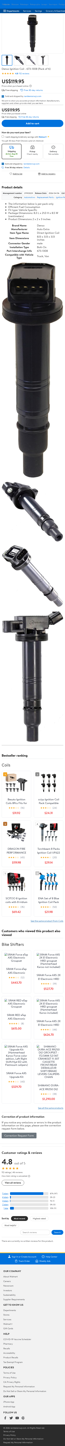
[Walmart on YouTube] (17, 1418)
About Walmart (10, 1276)
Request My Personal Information (19, 1386)
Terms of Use (9, 1372)
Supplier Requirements (14, 1299)
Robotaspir (24, 4)
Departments (13, 10)
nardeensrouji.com (32, 96)
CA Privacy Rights (11, 1381)
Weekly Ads (44, 1260)
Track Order (24, 1260)
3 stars (5, 1201)
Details (27, 167)
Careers (7, 1281)
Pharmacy (8, 1343)
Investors (7, 1290)
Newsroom (8, 1285)
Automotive (29, 197)
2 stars (5, 1204)
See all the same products (50, 1107)
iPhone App (8, 1401)
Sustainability (9, 1294)
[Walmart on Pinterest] (23, 1418)
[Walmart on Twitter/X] (11, 1418)
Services (27, 10)
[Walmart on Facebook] (5, 1418)
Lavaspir (44, 4)
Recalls (6, 1348)
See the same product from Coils (47, 920)
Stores (6, 1314)
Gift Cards (8, 1328)
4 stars (5, 1197)
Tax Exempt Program (13, 1362)
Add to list (17, 173)
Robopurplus (35, 4)
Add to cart (32, 123)
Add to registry (48, 173)
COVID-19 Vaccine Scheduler (17, 1339)
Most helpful (10, 1225)
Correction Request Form (19, 1135)
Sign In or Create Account (24, 1256)
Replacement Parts (45, 197)
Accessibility (9, 1352)
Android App (9, 1406)
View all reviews (13, 1182)
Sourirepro (53, 4)
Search (57, 1232)
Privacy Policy (10, 1377)
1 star (6, 1208)
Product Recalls (10, 1357)
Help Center (51, 1256)
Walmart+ (8, 1323)
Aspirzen (6, 4)
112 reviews (24, 73)
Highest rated (39, 1218)
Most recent (19, 1218)
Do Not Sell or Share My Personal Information (24, 1391)
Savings (38, 10)
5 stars (5, 1193)
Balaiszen (15, 4)
